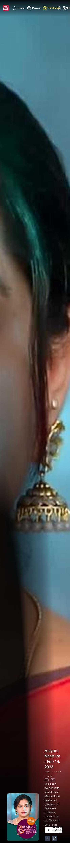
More (54, 825)
